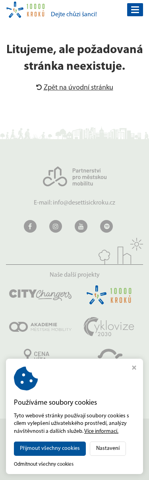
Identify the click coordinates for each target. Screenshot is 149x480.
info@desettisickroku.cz (84, 203)
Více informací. (101, 431)
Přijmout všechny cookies (50, 448)
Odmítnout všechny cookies (44, 464)
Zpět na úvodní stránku (78, 88)
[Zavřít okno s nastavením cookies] (134, 369)
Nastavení (108, 448)
